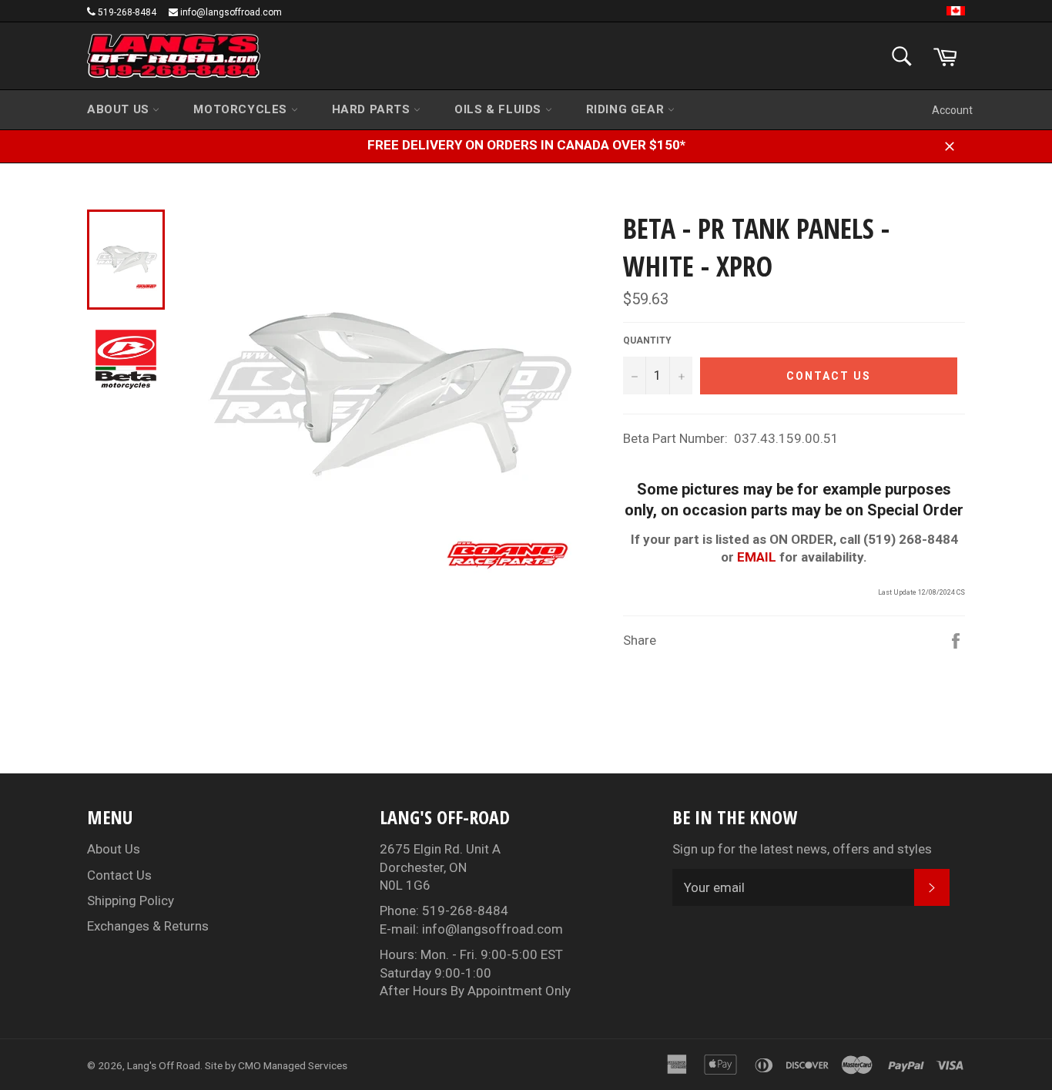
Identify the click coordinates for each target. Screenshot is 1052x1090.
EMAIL (756, 557)
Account (952, 110)
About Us (119, 109)
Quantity (647, 340)
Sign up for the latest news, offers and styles (802, 849)
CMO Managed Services (292, 1065)
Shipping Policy (130, 900)
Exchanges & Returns (148, 926)
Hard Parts (373, 109)
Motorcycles (241, 109)
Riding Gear (627, 109)
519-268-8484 (127, 12)
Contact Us (119, 875)
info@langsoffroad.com (231, 12)
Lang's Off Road (163, 1065)
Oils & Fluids (499, 109)
